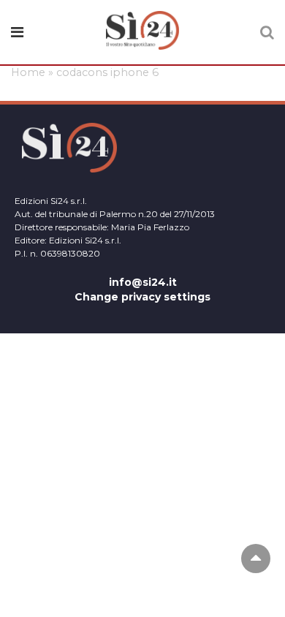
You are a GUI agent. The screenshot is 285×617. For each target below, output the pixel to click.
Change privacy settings (142, 296)
